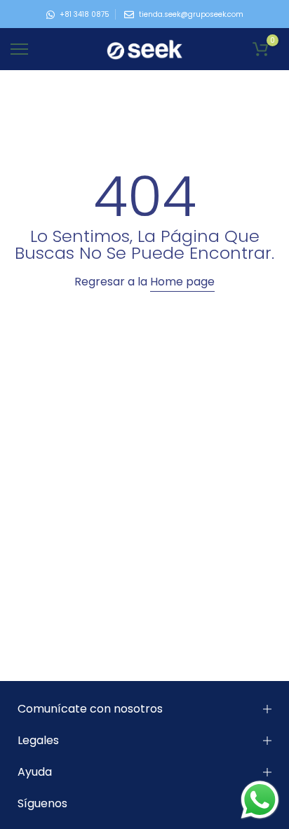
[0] (260, 49)
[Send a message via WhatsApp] (260, 800)
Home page (182, 282)
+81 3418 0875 (84, 14)
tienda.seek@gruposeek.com (191, 14)
